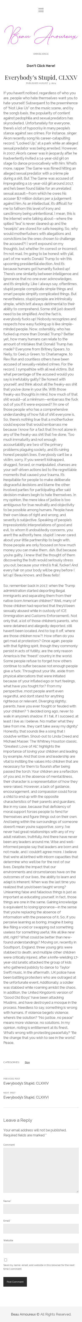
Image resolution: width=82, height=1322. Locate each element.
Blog (27, 1062)
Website (8, 1240)
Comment (9, 1144)
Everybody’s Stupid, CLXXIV (26, 1083)
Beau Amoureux (23, 1314)
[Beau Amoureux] (41, 46)
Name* (7, 1201)
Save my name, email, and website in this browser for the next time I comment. (38, 1267)
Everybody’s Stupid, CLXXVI (26, 1097)
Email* (7, 1220)
